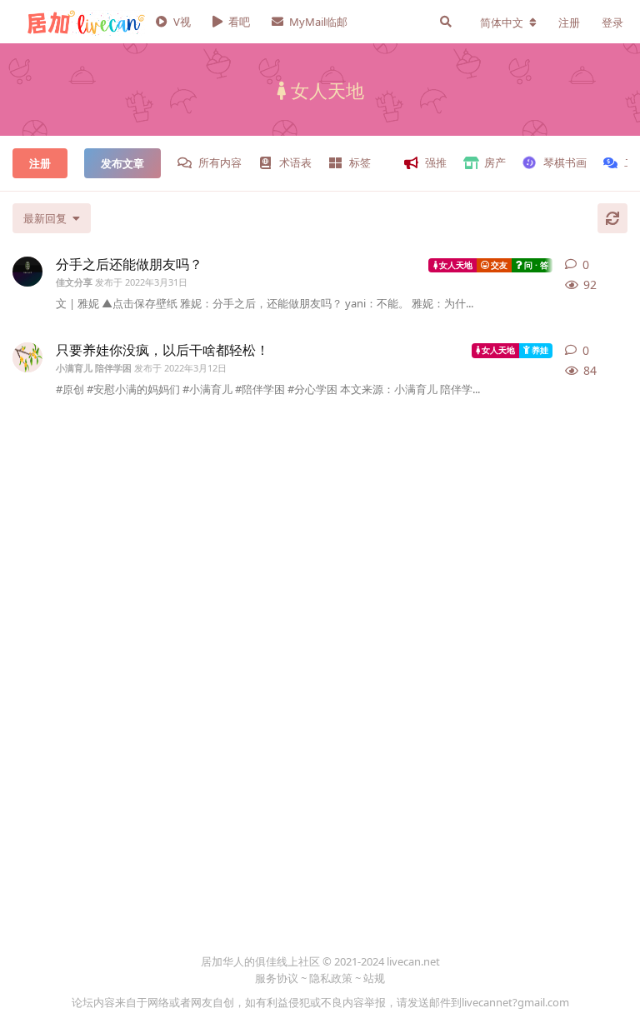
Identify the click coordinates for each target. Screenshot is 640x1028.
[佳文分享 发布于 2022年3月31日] (27, 272)
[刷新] (613, 218)
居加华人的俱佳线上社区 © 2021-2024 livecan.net (320, 961)
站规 (374, 978)
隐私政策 (330, 978)
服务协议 (276, 978)
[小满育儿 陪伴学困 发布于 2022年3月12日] (27, 357)
